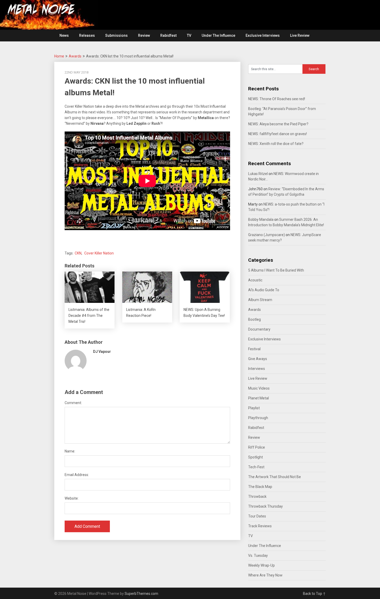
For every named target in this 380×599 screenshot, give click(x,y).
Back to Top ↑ (314, 593)
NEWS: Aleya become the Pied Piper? (278, 124)
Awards (75, 56)
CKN (78, 253)
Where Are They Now (265, 575)
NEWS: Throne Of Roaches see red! (276, 99)
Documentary (259, 329)
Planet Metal (258, 398)
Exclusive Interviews (263, 35)
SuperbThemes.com (141, 593)
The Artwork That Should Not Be (274, 477)
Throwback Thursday (265, 506)
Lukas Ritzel (258, 174)
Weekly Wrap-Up (261, 565)
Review (144, 35)
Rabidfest (168, 35)
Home (59, 56)
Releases (87, 35)
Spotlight (255, 457)
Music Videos (259, 388)
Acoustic (255, 280)
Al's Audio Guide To (263, 290)
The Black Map (260, 487)
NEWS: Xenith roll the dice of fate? (275, 144)
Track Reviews (260, 526)
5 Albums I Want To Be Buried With (276, 270)
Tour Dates (257, 516)
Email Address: (77, 475)
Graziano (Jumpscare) (266, 235)
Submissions (116, 35)
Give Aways (257, 359)
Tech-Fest (256, 467)
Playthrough (258, 418)
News (64, 35)
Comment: (73, 403)
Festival (254, 349)
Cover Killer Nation (99, 253)
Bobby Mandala (260, 219)
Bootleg (254, 319)
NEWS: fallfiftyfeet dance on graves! (277, 134)
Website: (72, 498)
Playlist (254, 408)
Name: (70, 451)
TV (189, 35)
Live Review (299, 35)
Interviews (256, 369)
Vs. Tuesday (258, 555)
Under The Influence (218, 35)
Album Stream (260, 300)
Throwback (257, 496)
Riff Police (256, 447)
